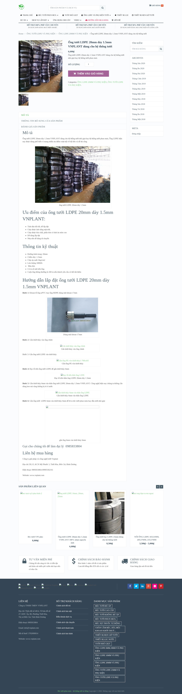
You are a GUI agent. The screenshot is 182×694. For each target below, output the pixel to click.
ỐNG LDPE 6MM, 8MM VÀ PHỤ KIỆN (109, 649)
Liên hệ (117, 20)
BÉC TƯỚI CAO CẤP (104, 610)
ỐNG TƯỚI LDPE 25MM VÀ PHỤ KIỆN (107, 671)
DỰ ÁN (23, 20)
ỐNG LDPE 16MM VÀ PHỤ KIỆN (107, 656)
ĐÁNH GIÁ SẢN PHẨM (33, 126)
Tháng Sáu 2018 (138, 104)
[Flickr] (154, 586)
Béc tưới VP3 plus (35, 537)
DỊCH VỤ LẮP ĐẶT (39, 20)
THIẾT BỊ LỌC (123, 15)
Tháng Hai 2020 (138, 73)
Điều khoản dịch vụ (64, 617)
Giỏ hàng (156, 5)
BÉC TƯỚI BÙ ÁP (103, 606)
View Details (35, 514)
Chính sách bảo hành (64, 633)
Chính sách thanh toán (65, 628)
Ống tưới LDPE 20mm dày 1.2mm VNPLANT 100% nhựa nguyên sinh (72, 540)
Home (21, 34)
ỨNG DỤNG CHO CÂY (61, 20)
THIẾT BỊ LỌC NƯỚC (104, 639)
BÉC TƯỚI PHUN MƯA (47, 15)
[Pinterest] (160, 586)
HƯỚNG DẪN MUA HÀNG (98, 20)
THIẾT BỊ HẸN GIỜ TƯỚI (144, 15)
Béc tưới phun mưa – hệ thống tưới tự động (73, 691)
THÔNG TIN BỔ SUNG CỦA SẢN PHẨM (42, 121)
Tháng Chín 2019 (139, 79)
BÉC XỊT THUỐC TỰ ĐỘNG (107, 623)
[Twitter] (136, 586)
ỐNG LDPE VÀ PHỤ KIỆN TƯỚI (96, 15)
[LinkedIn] (142, 586)
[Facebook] (130, 586)
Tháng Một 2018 (138, 119)
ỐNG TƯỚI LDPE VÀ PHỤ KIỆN (41, 34)
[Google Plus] (148, 586)
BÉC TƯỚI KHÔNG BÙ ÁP (107, 615)
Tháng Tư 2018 (138, 109)
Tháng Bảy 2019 (138, 89)
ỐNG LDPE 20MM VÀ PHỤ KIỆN (73, 34)
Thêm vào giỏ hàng (90, 73)
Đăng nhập (136, 134)
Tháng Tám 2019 (139, 84)
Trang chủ (27, 15)
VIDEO (76, 20)
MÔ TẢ (25, 115)
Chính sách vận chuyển (65, 622)
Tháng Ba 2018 (138, 114)
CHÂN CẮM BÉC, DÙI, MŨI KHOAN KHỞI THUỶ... (107, 629)
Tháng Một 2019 (138, 94)
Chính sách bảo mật (64, 611)
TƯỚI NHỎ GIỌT (71, 15)
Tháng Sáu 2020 (138, 63)
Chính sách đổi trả (63, 606)
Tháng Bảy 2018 (138, 99)
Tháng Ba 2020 (138, 68)
